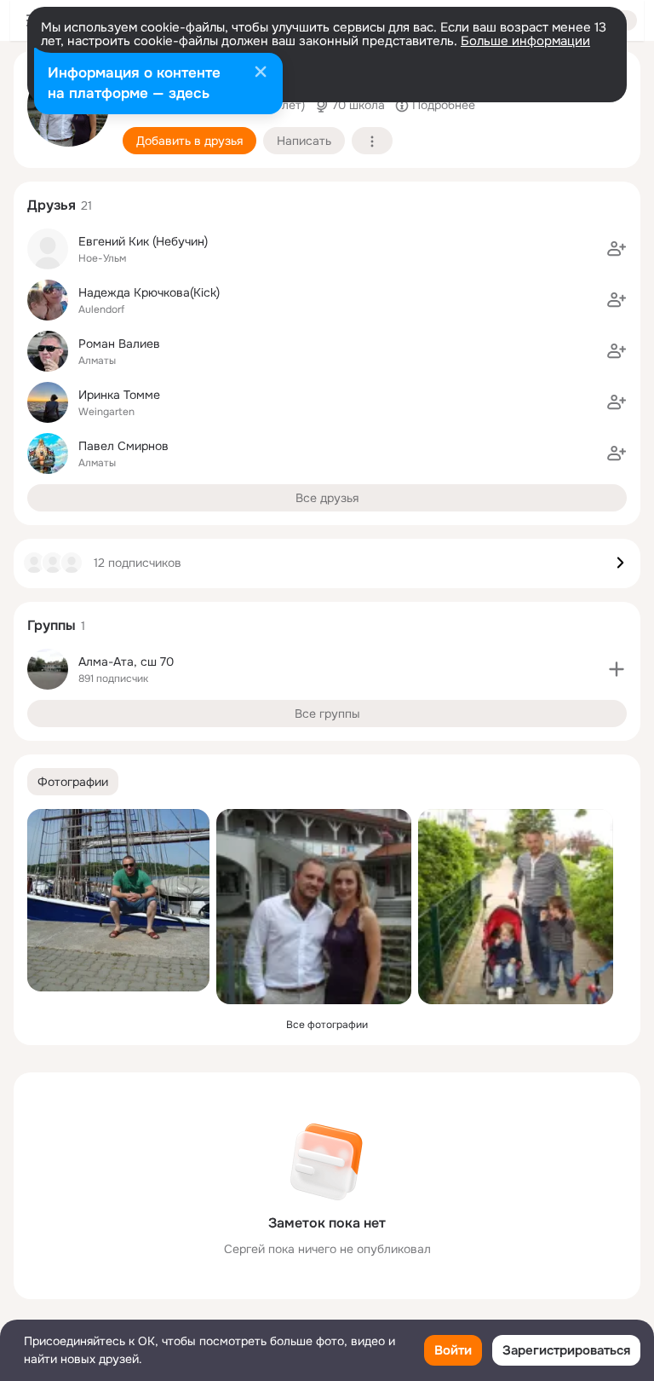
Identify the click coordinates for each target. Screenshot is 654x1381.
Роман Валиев (119, 343)
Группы (51, 625)
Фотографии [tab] (72, 781)
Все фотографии (327, 1024)
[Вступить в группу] (616, 669)
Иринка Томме (119, 394)
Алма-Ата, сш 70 (126, 661)
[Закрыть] (260, 73)
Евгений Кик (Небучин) (143, 241)
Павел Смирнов (123, 446)
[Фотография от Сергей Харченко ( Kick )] (118, 900)
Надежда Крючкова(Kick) (149, 292)
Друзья (51, 205)
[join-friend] (616, 249)
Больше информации (525, 40)
